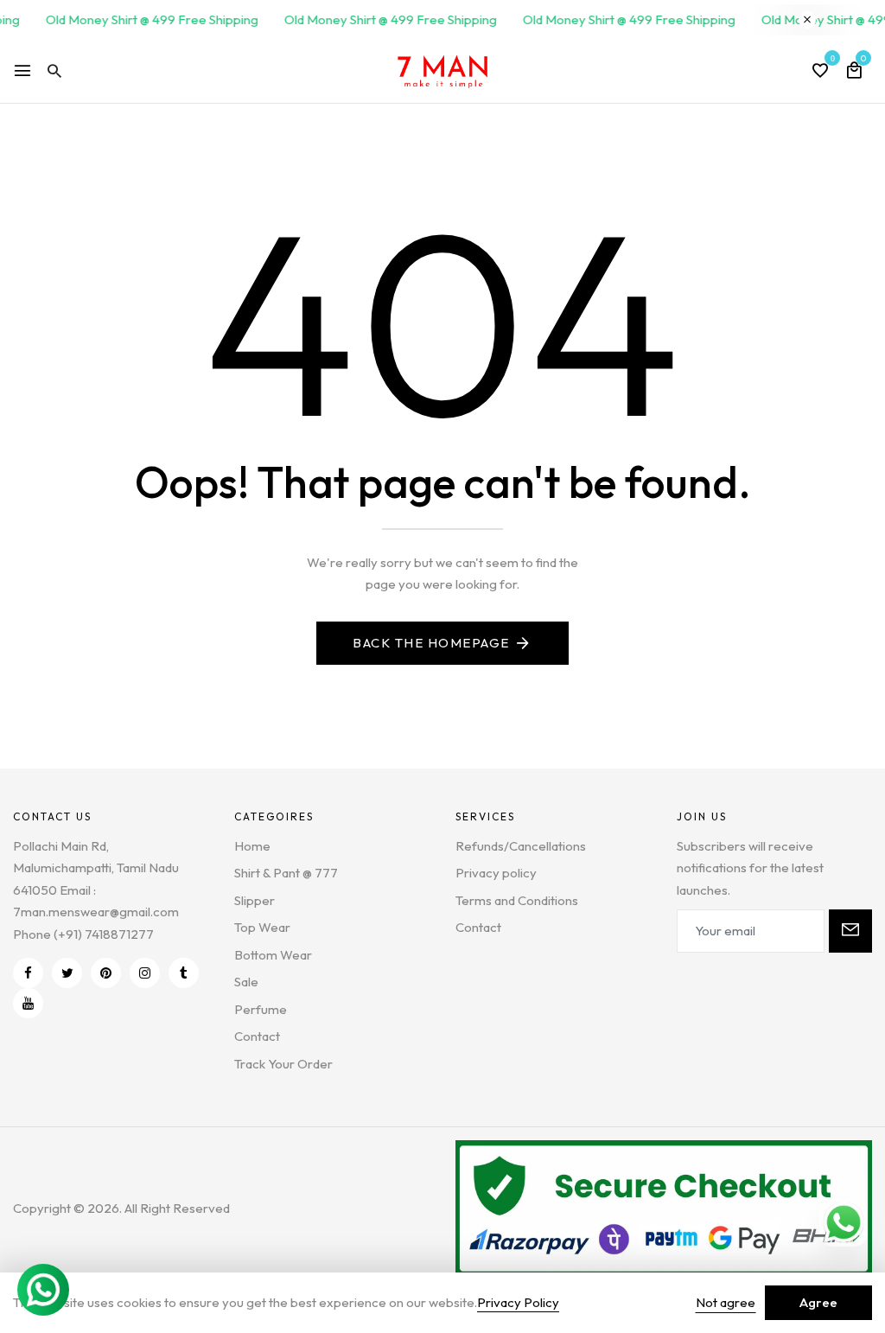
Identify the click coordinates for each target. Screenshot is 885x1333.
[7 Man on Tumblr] (184, 973)
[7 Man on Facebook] (28, 973)
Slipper (254, 900)
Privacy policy (496, 872)
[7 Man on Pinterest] (106, 973)
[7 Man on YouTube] (28, 1003)
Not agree (725, 1302)
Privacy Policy (518, 1302)
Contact (257, 1036)
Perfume (260, 1009)
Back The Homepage (431, 643)
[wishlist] (820, 72)
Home (252, 846)
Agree (818, 1302)
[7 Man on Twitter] (67, 973)
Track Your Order (283, 1064)
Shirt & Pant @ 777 (286, 872)
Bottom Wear (273, 955)
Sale (246, 981)
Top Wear (262, 927)
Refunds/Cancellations (520, 846)
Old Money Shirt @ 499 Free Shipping (144, 19)
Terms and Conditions (516, 900)
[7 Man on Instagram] (145, 973)
